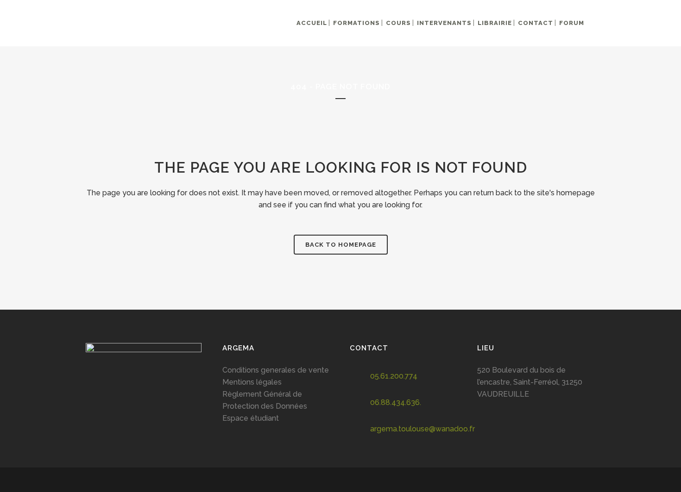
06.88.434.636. (395, 402)
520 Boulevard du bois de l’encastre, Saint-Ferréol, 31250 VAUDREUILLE (529, 382)
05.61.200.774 (393, 376)
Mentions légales (252, 382)
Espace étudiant (250, 418)
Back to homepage (340, 244)
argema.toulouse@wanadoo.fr (422, 428)
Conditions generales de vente (275, 370)
